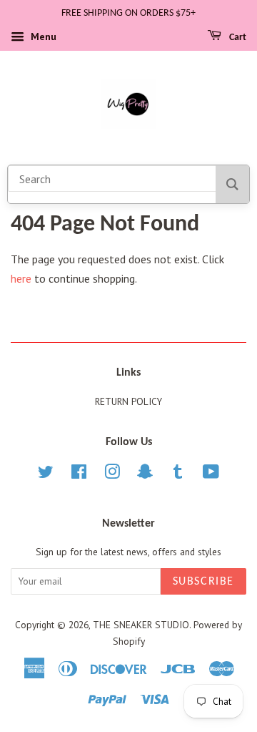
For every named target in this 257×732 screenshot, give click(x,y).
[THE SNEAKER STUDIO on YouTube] (211, 474)
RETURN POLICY (128, 401)
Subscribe (203, 581)
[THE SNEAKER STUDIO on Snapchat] (145, 474)
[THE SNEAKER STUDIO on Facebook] (79, 474)
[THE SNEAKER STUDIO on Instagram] (112, 474)
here (21, 278)
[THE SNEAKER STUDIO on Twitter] (46, 474)
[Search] (232, 184)
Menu (42, 36)
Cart (236, 37)
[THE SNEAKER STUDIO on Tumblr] (178, 474)
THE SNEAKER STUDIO (141, 624)
